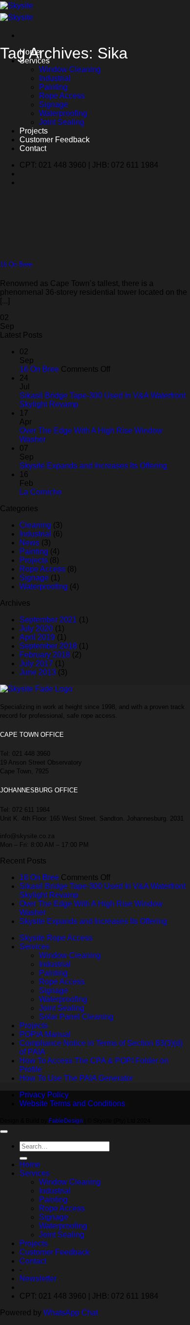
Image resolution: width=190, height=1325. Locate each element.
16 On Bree (16, 264)
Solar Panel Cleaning (76, 1017)
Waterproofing (63, 113)
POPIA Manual (45, 1034)
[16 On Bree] (61, 245)
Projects (33, 131)
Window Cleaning (70, 69)
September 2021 (48, 619)
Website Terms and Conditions (72, 1103)
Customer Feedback (54, 139)
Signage (53, 104)
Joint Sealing (61, 122)
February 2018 (44, 655)
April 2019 (37, 637)
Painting (53, 87)
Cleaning (35, 525)
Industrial (55, 78)
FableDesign (65, 1120)
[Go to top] (4, 1131)
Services (34, 946)
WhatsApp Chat (70, 1312)
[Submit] (23, 1158)
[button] (38, 1278)
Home (29, 1164)
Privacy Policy (44, 1095)
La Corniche (40, 492)
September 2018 (48, 646)
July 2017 (36, 663)
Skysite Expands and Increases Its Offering (93, 465)
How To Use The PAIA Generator (76, 1078)
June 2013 (37, 672)
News (29, 542)
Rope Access (62, 96)
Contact (32, 148)
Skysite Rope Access (56, 938)
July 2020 (36, 628)
